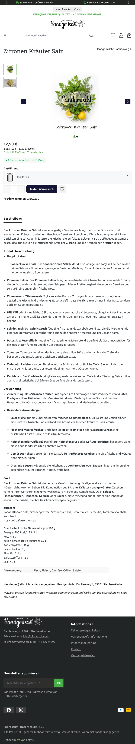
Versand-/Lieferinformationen (89, 636)
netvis (30, 739)
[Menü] (5, 35)
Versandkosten (71, 731)
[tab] (13, 218)
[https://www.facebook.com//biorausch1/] (9, 710)
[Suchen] (91, 35)
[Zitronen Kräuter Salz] (75, 101)
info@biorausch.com (36, 636)
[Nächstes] (127, 101)
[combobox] (56, 35)
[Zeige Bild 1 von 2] (74, 137)
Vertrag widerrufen (83, 655)
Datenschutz (28, 726)
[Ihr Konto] (121, 35)
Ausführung (11, 168)
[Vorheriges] (23, 101)
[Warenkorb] (129, 35)
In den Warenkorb (42, 189)
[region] (67, 101)
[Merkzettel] (113, 35)
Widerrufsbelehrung (83, 642)
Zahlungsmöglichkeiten (85, 630)
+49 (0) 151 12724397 (41, 641)
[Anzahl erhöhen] (20, 189)
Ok (59, 683)
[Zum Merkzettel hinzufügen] (62, 189)
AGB (41, 726)
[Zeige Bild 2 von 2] (77, 137)
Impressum (11, 726)
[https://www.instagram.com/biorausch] (21, 710)
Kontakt (76, 649)
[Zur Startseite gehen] (67, 24)
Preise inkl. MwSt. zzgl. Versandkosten (23, 152)
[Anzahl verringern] (7, 189)
